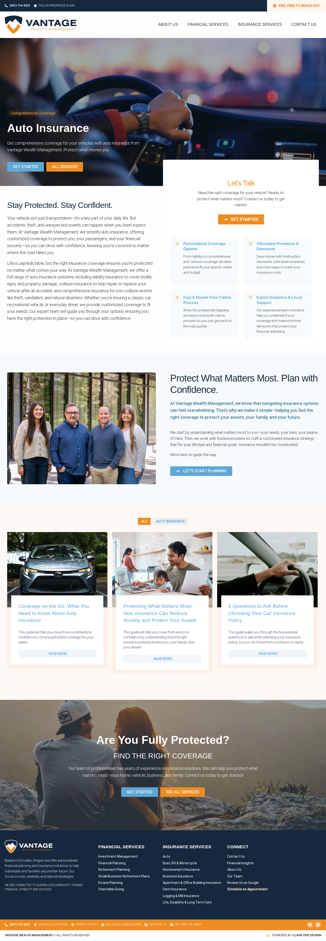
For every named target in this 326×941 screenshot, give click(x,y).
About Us (168, 24)
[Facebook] (310, 924)
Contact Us (303, 24)
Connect (237, 846)
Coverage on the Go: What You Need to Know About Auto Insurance (53, 613)
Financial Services (208, 24)
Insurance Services (260, 24)
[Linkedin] (318, 924)
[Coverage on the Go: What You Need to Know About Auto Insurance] (57, 569)
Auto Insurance (170, 521)
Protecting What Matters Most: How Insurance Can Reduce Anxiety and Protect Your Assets (159, 613)
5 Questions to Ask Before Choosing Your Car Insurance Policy (261, 613)
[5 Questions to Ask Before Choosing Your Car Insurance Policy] (267, 569)
